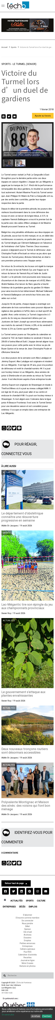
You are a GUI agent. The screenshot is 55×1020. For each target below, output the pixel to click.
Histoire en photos (27, 966)
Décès (22, 906)
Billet (27, 926)
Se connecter (27, 920)
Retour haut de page (14, 883)
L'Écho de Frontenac (24, 983)
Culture (41, 900)
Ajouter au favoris (43, 116)
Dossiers (27, 937)
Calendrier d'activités (27, 955)
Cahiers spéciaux (27, 949)
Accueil (4, 47)
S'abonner (27, 915)
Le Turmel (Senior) (24, 63)
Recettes (28, 957)
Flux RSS (27, 952)
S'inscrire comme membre (27, 918)
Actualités (16, 900)
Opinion (27, 929)
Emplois (33, 906)
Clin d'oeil (27, 932)
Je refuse (35, 1016)
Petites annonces (27, 943)
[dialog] (27, 1013)
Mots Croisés (27, 963)
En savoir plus (8, 1014)
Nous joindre (27, 923)
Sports (13, 47)
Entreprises (9, 906)
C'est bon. (46, 1016)
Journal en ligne (27, 960)
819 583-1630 (7, 993)
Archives (27, 935)
